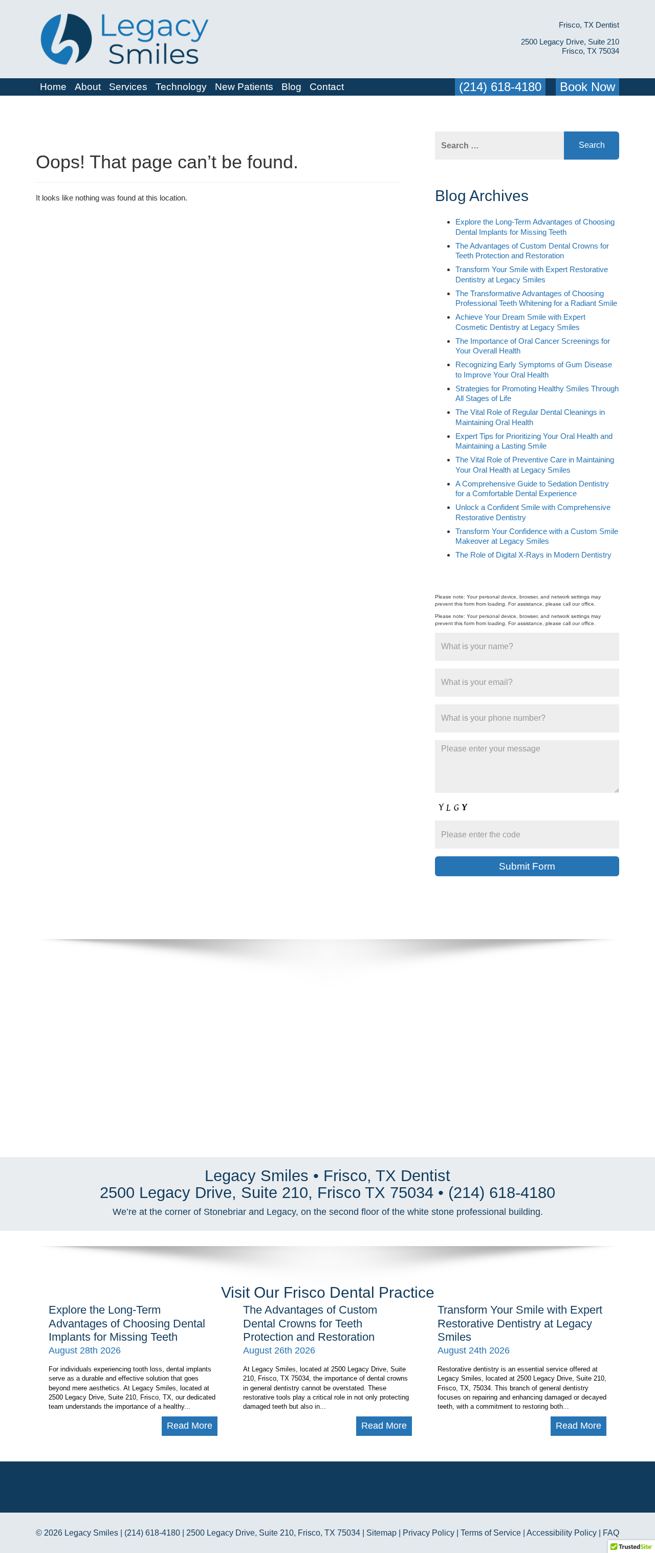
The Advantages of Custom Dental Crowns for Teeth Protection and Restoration (310, 1323)
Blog (291, 86)
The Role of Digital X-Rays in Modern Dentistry (533, 554)
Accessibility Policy (562, 1532)
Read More (189, 1426)
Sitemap (381, 1532)
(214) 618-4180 (500, 87)
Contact (327, 86)
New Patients (244, 86)
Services (128, 86)
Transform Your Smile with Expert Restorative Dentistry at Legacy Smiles (520, 1323)
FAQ (611, 1532)
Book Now (587, 87)
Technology (181, 86)
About (88, 86)
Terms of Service (491, 1532)
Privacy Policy (428, 1532)
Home (53, 86)
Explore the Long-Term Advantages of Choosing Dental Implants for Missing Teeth (127, 1323)
